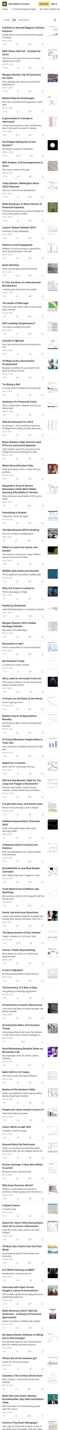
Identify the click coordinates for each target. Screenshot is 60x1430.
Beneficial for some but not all (16, 1273)
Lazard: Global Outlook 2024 (19, 227)
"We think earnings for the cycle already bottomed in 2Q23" (21, 59)
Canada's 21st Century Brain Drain (22, 1375)
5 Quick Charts (11, 1205)
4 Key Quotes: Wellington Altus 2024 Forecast (20, 185)
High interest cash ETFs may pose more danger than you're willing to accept (21, 450)
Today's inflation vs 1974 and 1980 (19, 936)
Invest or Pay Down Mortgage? (20, 1422)
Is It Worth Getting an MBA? (18, 1269)
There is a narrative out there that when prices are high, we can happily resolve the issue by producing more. (22, 1149)
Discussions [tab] (23, 20)
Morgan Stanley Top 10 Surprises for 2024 (21, 76)
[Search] (55, 20)
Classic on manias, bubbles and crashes (21, 1321)
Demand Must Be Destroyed (18, 1144)
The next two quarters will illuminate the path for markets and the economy (21, 1343)
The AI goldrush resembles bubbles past (21, 574)
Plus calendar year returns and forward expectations (21, 83)
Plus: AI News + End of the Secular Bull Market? (20, 1380)
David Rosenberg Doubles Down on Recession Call (22, 1050)
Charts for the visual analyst (15, 1361)
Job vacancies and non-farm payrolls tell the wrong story (23, 897)
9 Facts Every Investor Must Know (22, 1005)
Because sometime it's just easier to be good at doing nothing (20, 369)
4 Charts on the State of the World (22, 698)
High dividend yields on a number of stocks (23, 609)
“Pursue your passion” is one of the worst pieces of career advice (22, 683)
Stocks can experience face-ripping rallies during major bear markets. (22, 1094)
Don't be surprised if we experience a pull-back (22, 103)
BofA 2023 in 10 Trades (15, 1072)
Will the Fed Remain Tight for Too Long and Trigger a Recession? (21, 782)
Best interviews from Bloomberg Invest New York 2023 (21, 1407)
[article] (30, 36)
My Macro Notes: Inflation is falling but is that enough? (22, 1336)
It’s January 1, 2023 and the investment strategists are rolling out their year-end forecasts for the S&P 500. (21, 427)
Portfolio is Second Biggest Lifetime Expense (23, 29)
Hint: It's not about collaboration (17, 533)
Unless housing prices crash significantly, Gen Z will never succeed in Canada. (22, 126)
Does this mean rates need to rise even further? (20, 1231)
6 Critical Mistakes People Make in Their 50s (22, 741)
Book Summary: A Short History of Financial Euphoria (22, 206)
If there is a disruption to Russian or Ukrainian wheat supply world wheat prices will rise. (23, 1190)
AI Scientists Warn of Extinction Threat (21, 1027)
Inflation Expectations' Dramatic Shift (21, 823)
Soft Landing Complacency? (18, 323)
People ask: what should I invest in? (23, 1109)
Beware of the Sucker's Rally (18, 1089)
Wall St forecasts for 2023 (17, 421)
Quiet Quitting (10, 265)
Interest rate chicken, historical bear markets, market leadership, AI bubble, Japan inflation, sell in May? (21, 788)
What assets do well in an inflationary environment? (20, 955)
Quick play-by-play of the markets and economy (20, 1254)
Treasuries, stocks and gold (15, 516)
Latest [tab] (7, 20)
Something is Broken (14, 512)
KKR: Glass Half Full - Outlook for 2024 (21, 53)
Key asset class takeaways (14, 630)
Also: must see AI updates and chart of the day (22, 748)
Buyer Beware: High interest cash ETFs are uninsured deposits (21, 444)
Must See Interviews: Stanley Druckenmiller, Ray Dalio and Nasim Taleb (23, 1399)
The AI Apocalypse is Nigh (14, 591)
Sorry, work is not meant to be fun (21, 678)
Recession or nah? (13, 643)
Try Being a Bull (11, 384)
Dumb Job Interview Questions (20, 912)
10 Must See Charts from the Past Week (22, 1248)
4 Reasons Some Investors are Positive (20, 846)
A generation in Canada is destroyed (17, 120)
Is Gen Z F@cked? (12, 970)
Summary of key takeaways (15, 231)
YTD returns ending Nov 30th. (16, 327)
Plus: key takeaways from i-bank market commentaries (21, 853)
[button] (5, 9)
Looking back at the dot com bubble (19, 289)
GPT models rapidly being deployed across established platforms (22, 1295)
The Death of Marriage (15, 303)
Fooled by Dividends (14, 605)
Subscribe (43, 4)
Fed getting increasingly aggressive (19, 991)
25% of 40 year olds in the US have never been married (22, 308)
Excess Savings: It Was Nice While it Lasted (22, 1166)
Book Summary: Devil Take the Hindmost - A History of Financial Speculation (21, 1314)
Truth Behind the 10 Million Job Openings (20, 891)
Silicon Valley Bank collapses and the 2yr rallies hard (21, 407)
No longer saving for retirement (17, 148)
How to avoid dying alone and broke (19, 268)
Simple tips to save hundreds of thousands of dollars (22, 36)
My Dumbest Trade (13, 661)
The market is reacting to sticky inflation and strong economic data (21, 555)
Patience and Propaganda (17, 244)
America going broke (12, 702)
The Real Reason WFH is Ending (20, 530)
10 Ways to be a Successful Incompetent (18, 362)
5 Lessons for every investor (15, 664)
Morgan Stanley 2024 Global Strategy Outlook (19, 625)
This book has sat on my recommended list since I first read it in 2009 (23, 212)
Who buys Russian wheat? (17, 1185)
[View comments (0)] (17, 44)
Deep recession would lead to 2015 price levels (21, 497)
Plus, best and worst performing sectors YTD (21, 345)
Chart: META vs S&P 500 (16, 1127)
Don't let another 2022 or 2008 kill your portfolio (21, 470)
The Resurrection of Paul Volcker (21, 932)
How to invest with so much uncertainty (21, 647)
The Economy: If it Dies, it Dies (19, 987)
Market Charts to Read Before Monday (19, 718)
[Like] (4, 458)
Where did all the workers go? (19, 1358)
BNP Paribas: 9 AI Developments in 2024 (22, 164)
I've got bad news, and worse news (22, 803)
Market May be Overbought (18, 98)
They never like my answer (15, 1113)
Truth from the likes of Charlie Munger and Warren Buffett (22, 1010)
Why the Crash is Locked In (18, 588)
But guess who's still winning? (16, 1171)
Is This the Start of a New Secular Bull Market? (21, 284)
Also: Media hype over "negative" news (21, 875)
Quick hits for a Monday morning (18, 766)
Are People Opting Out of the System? (19, 143)
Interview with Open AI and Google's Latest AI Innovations (20, 1289)
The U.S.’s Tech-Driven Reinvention (18, 190)
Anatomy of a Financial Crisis (19, 401)
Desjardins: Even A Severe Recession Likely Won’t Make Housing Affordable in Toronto (20, 489)
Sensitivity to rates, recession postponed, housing (21, 724)
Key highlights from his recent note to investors (20, 1057)
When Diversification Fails (17, 465)
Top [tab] (14, 20)
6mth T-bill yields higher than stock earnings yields (19, 829)
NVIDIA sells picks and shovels (20, 570)
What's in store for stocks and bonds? (20, 549)
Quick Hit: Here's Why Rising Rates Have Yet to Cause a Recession (22, 1224)
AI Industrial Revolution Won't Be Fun (20, 973)
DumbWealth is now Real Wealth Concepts (21, 870)
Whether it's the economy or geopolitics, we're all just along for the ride (21, 250)
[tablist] (16, 20)
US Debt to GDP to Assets (14, 1130)
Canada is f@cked (13, 340)
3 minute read (9, 1209)
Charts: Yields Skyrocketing (18, 950)
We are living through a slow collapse (20, 807)
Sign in (54, 4)
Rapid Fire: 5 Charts (13, 763)
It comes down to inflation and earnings (21, 388)
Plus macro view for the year (16, 169)
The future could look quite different (19, 1075)
